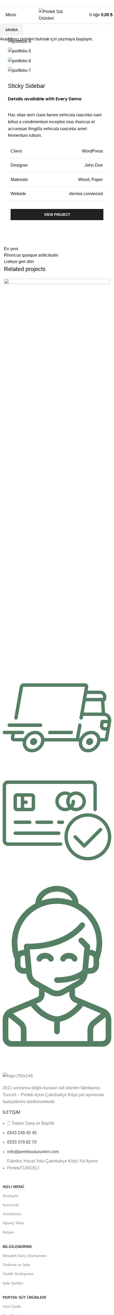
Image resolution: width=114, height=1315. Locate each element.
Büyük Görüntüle (106, 283)
